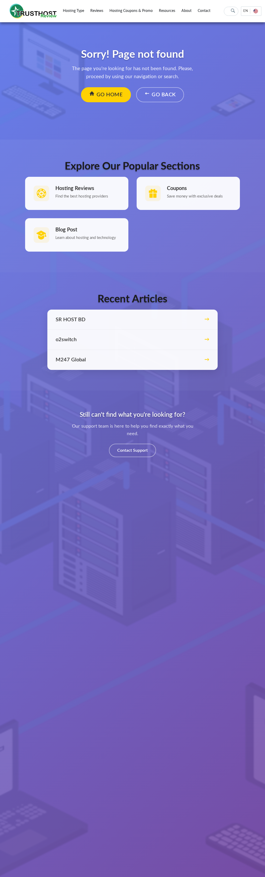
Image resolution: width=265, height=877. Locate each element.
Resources (167, 11)
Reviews (96, 11)
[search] (233, 10)
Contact (204, 11)
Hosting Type (73, 11)
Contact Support (132, 450)
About (186, 11)
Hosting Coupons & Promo (131, 11)
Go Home (110, 94)
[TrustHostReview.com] (34, 11)
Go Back (164, 94)
